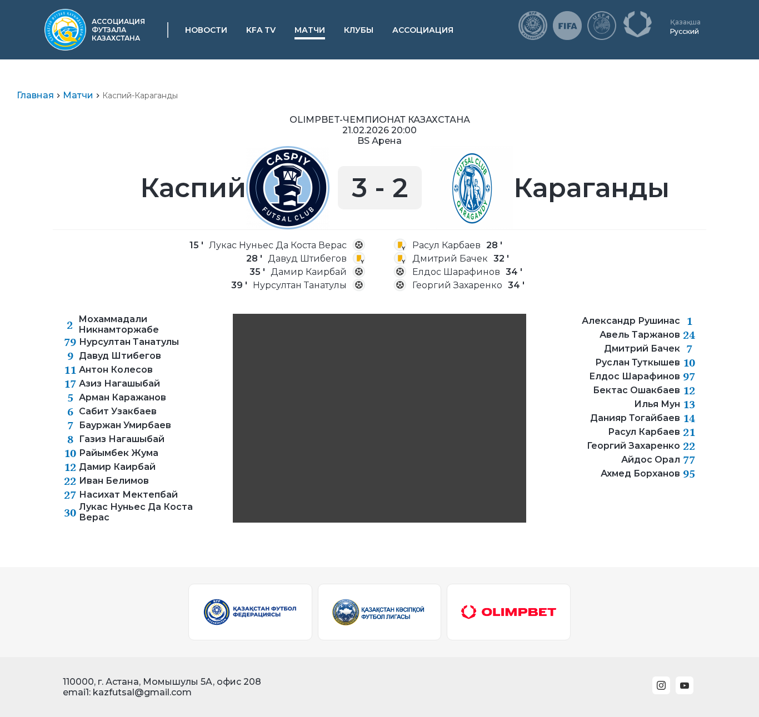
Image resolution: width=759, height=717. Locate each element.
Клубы (358, 30)
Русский (684, 31)
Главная (35, 95)
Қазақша (685, 22)
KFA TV (261, 30)
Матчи (309, 30)
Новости (206, 30)
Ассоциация (422, 30)
